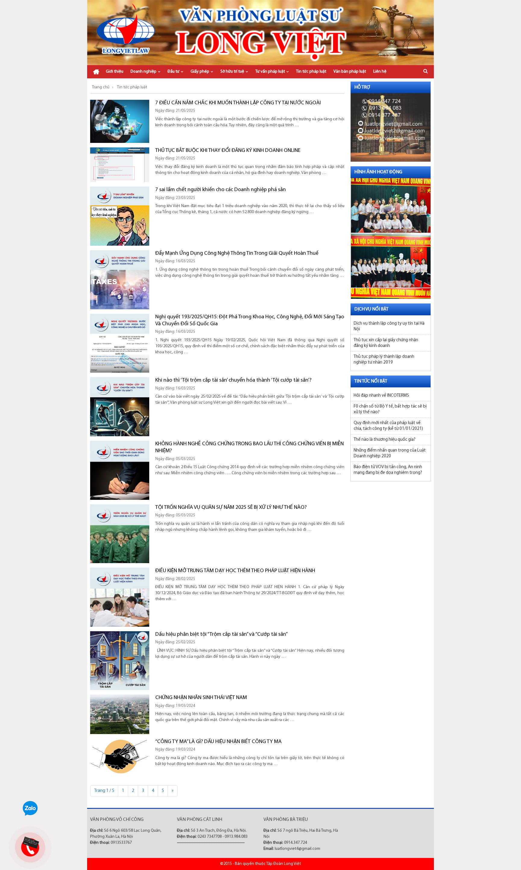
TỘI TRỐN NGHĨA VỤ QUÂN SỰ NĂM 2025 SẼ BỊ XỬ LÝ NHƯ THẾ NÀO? (231, 507)
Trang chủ (96, 72)
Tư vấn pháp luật (270, 71)
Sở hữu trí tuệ (232, 71)
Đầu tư (173, 71)
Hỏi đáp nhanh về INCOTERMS (381, 395)
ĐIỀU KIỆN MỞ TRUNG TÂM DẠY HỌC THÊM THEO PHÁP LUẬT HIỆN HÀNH (235, 571)
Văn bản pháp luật (349, 71)
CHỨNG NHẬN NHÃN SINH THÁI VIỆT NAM (201, 698)
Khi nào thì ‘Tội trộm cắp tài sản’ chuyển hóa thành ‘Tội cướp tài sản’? (233, 380)
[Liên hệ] (29, 842)
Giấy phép (200, 71)
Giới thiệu (114, 71)
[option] (391, 203)
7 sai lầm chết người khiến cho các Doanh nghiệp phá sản (220, 190)
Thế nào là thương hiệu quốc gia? (384, 439)
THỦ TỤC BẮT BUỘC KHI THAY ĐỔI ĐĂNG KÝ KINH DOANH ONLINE (228, 150)
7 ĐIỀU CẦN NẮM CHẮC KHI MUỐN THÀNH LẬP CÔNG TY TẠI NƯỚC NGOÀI (238, 103)
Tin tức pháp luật (311, 71)
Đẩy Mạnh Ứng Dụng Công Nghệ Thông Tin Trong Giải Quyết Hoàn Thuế (236, 253)
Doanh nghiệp (143, 71)
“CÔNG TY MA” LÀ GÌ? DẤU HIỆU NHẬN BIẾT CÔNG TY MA (218, 742)
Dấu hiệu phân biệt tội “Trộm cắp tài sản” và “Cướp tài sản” (221, 634)
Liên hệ (380, 71)
